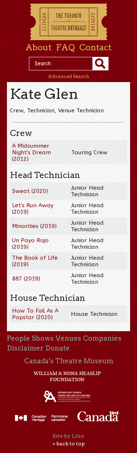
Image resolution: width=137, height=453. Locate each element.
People (18, 338)
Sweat (21, 191)
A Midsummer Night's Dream (31, 149)
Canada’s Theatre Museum (68, 361)
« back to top (69, 443)
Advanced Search (68, 76)
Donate (57, 348)
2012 (20, 159)
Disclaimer (25, 348)
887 (17, 278)
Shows (43, 338)
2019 (20, 212)
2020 (39, 191)
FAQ (65, 47)
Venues (68, 338)
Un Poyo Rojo (30, 240)
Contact (95, 47)
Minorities (25, 226)
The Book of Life (35, 258)
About (39, 47)
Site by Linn (68, 436)
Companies (102, 338)
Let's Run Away (32, 205)
